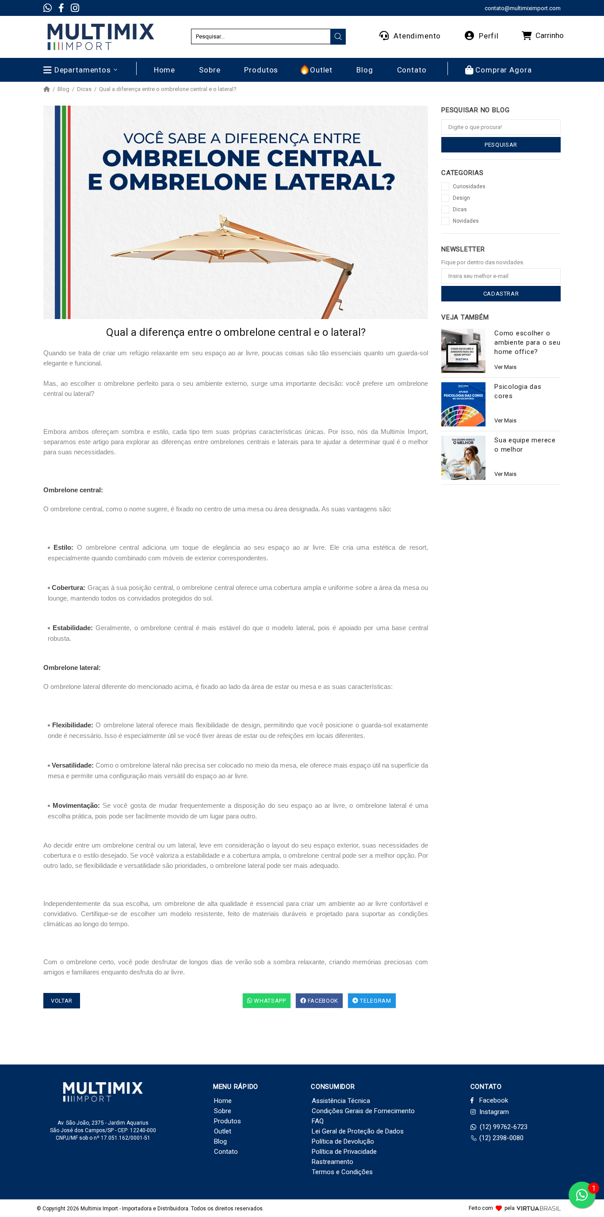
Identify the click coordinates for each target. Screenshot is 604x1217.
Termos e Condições (342, 1172)
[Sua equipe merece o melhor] (463, 458)
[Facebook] (61, 8)
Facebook (322, 1000)
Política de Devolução (343, 1141)
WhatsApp (269, 1000)
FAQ (318, 1121)
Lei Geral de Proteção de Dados (358, 1131)
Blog (63, 89)
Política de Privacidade (344, 1152)
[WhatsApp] (47, 8)
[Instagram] (75, 8)
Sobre (222, 1111)
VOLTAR (62, 1000)
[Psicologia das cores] (463, 404)
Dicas (84, 89)
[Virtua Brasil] (538, 1208)
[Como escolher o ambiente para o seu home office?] (463, 351)
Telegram (375, 1000)
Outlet (222, 1131)
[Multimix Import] (100, 36)
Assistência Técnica (341, 1101)
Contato (226, 1152)
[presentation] (338, 36)
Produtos (227, 1121)
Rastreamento (332, 1162)
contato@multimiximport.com (523, 8)
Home (223, 1101)
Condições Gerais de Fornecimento (363, 1111)
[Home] (46, 89)
